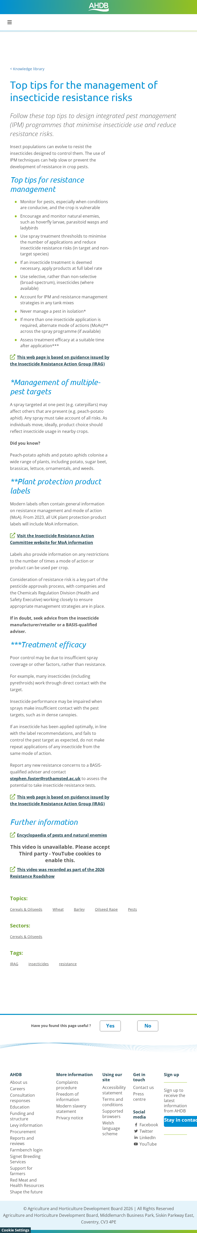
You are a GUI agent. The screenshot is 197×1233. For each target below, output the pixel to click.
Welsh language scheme (111, 1128)
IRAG (14, 963)
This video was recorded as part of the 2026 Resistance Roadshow (57, 873)
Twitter (146, 1131)
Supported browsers (112, 1113)
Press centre (139, 1096)
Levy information (26, 1125)
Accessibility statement (114, 1090)
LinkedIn (148, 1137)
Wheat (58, 909)
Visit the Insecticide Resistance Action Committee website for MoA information (52, 539)
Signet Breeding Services (25, 1159)
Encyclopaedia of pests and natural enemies (62, 835)
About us (18, 1082)
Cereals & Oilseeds (26, 909)
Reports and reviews (22, 1140)
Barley (79, 909)
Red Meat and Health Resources (27, 1182)
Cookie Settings (15, 1230)
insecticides (38, 963)
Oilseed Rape (106, 909)
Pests (132, 909)
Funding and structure (22, 1116)
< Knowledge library (27, 68)
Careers (17, 1089)
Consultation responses (22, 1097)
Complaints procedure (67, 1085)
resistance (68, 963)
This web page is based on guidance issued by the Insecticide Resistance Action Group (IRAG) (59, 360)
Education (19, 1107)
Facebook (149, 1125)
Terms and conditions (112, 1101)
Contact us (143, 1087)
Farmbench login (26, 1150)
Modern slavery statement (71, 1108)
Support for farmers (21, 1170)
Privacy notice (69, 1118)
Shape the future (26, 1192)
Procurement (23, 1131)
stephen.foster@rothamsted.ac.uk (45, 778)
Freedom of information (67, 1096)
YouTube (148, 1144)
